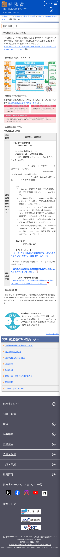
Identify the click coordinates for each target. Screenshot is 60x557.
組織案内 (18, 16)
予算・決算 (9, 454)
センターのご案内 (13, 352)
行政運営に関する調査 (15, 358)
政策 (5, 424)
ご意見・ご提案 (6, 12)
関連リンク (9, 503)
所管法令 (8, 444)
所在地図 (38, 539)
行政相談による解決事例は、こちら (23, 103)
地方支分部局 (29, 16)
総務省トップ (7, 16)
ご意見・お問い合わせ (15, 388)
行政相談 (9, 370)
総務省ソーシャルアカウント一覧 (23, 484)
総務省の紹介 (11, 403)
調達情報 (9, 382)
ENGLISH (16, 12)
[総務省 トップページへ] (14, 5)
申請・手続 (9, 464)
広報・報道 (9, 414)
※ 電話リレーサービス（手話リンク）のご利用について (30, 545)
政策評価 (9, 364)
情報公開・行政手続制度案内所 (19, 376)
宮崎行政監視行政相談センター (19, 345)
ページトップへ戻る (52, 334)
